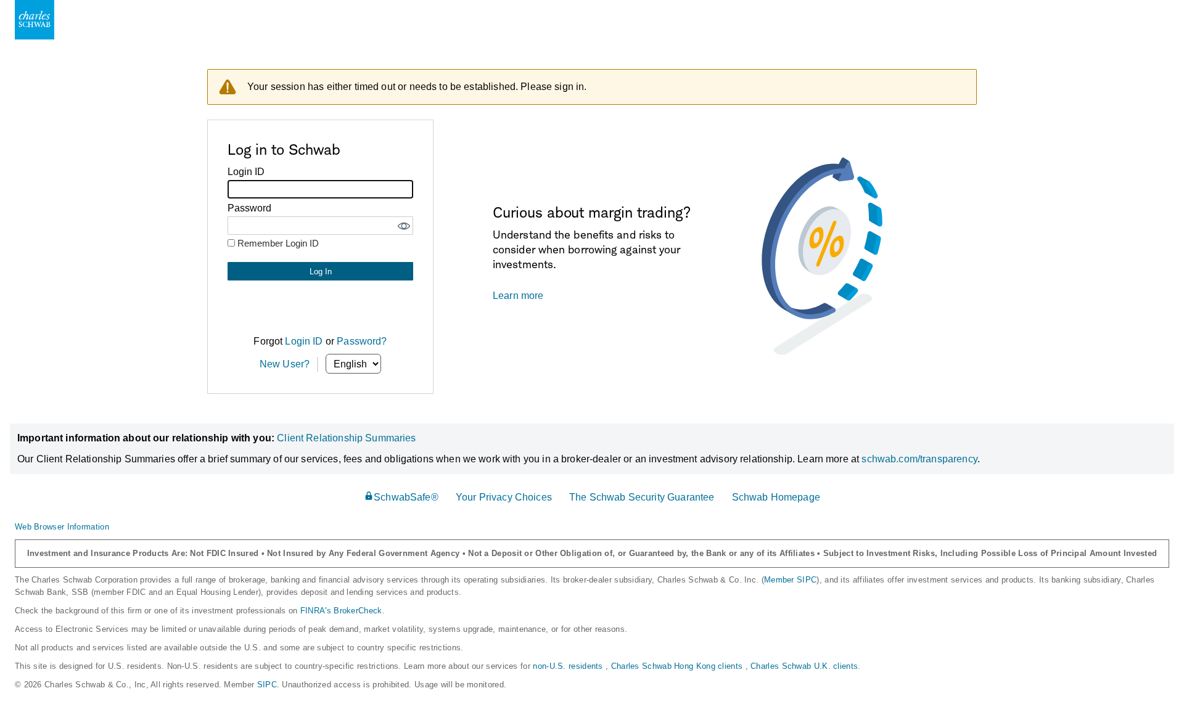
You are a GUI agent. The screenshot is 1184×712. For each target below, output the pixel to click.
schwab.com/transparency (919, 459)
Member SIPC (790, 579)
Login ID (304, 341)
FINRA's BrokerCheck (341, 610)
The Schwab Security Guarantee (641, 497)
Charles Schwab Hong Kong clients (678, 666)
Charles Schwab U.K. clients (804, 666)
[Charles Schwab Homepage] (34, 19)
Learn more (518, 295)
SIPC (267, 684)
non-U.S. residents (569, 666)
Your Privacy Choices (504, 497)
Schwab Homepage (776, 497)
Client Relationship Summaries (346, 438)
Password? (362, 341)
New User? (285, 364)
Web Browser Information (62, 526)
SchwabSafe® (406, 497)
